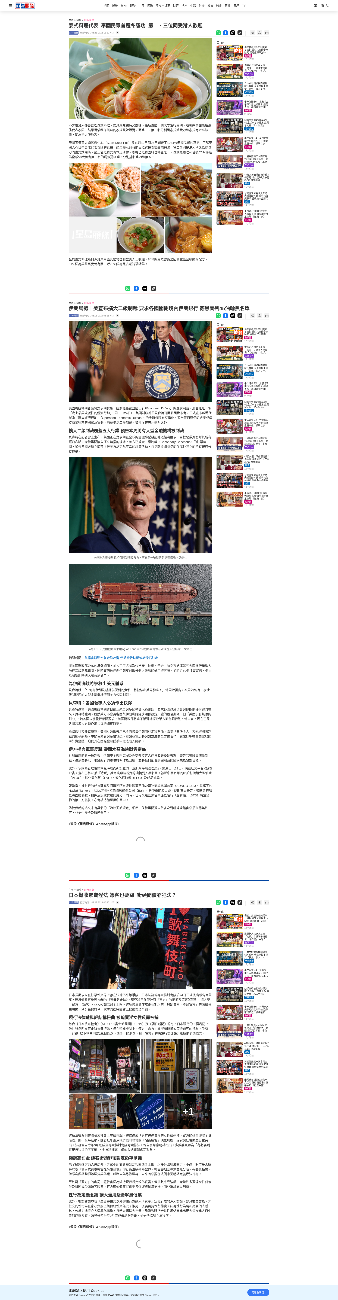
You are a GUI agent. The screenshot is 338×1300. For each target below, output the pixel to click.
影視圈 (248, 56)
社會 (247, 183)
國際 (78, 20)
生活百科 (249, 74)
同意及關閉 (258, 1292)
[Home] (25, 5)
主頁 (71, 20)
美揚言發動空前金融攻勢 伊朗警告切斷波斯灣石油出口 (122, 658)
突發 (247, 202)
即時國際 (89, 20)
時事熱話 (249, 92)
